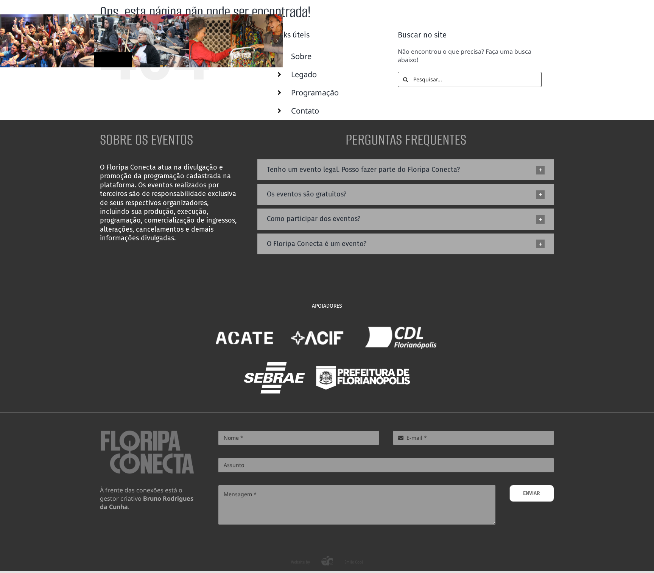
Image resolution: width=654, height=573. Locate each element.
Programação (315, 92)
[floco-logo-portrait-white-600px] (528, 14)
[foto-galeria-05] (236, 40)
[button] (5, 41)
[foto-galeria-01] (141, 40)
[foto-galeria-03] (47, 40)
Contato (305, 111)
